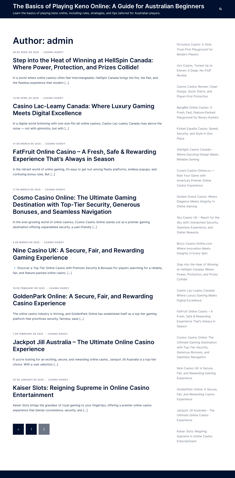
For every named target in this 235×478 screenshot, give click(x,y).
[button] (220, 9)
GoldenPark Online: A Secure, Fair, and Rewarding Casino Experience (83, 300)
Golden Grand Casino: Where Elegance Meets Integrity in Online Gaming (197, 201)
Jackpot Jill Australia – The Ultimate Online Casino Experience (83, 345)
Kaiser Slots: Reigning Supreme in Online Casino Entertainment (81, 391)
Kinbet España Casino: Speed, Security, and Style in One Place (197, 133)
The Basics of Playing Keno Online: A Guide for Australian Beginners (108, 6)
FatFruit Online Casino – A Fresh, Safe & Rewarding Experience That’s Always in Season (84, 155)
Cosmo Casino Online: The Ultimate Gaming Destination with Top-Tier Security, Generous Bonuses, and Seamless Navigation (76, 204)
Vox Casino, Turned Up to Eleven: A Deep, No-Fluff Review (195, 70)
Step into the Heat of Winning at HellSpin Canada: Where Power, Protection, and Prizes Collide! (83, 64)
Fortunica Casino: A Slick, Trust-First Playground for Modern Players (195, 49)
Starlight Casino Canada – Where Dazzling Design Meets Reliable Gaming (197, 154)
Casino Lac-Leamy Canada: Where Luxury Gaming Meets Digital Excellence (83, 109)
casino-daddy (54, 52)
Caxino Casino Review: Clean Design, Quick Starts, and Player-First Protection (197, 91)
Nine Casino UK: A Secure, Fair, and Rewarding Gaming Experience (78, 254)
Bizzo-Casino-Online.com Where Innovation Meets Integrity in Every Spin (194, 248)
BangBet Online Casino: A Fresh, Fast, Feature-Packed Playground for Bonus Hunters (198, 112)
